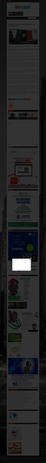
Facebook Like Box (24, 270)
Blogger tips (20, 270)
